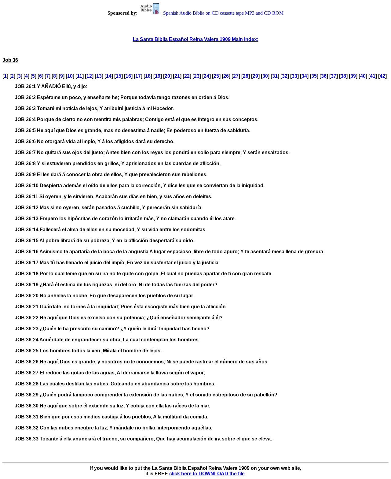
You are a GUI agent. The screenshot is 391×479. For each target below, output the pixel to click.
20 (167, 76)
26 (226, 76)
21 (177, 76)
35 (314, 76)
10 (70, 76)
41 (372, 76)
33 (294, 76)
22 (187, 76)
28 (245, 76)
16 (128, 76)
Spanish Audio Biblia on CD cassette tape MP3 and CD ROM (223, 13)
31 (275, 76)
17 (138, 76)
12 (89, 76)
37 (333, 76)
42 (382, 76)
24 (206, 76)
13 (99, 76)
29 (255, 76)
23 (196, 76)
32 (284, 76)
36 (324, 76)
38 (343, 76)
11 (79, 76)
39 (353, 76)
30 (265, 76)
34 (304, 76)
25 (216, 76)
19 (157, 76)
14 (108, 76)
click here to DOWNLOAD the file (207, 473)
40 (363, 76)
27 (236, 76)
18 (148, 76)
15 (118, 76)
